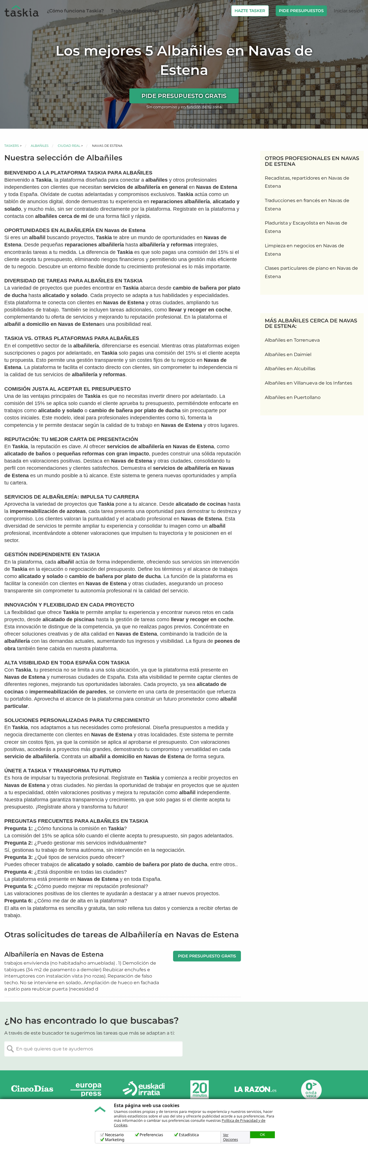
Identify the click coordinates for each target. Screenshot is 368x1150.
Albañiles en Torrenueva (292, 340)
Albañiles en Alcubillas (290, 368)
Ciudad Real (69, 146)
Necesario (114, 1134)
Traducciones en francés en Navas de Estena (307, 205)
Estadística (189, 1134)
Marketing (114, 1139)
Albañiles (40, 146)
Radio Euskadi (144, 1089)
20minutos (199, 1089)
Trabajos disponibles (135, 11)
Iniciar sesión (348, 11)
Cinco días (32, 1089)
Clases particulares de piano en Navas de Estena (311, 272)
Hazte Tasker (250, 10)
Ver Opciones (230, 1137)
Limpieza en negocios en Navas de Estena (304, 250)
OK (262, 1134)
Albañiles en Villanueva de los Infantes (308, 383)
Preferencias (151, 1134)
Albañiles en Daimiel (288, 354)
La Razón (255, 1089)
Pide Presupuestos (301, 10)
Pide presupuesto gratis (184, 95)
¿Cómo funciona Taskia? (75, 11)
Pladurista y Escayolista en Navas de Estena (306, 227)
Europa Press (88, 1089)
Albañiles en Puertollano (293, 397)
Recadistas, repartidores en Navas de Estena (307, 182)
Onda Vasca (311, 1089)
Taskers (11, 146)
